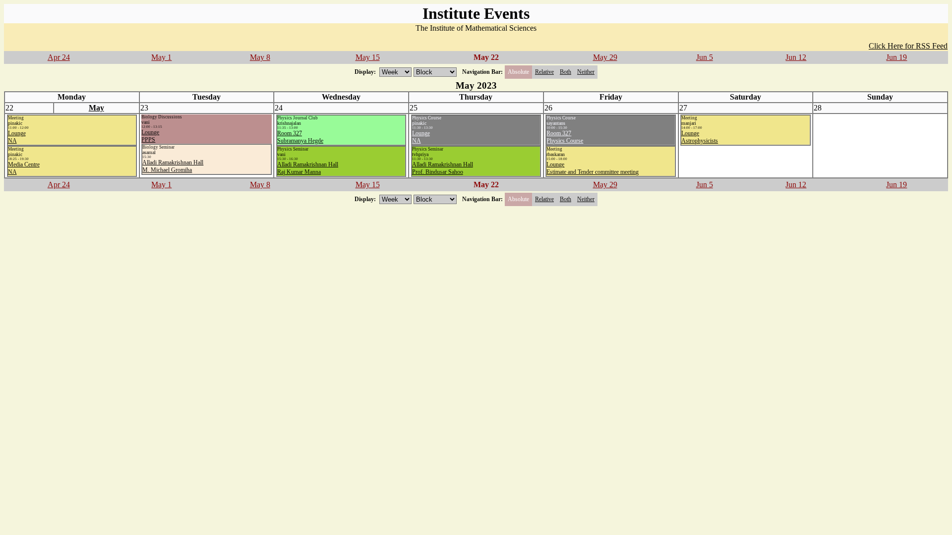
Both (565, 71)
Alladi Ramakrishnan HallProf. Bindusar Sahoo (442, 168)
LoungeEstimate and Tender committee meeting (592, 168)
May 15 (368, 57)
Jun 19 (896, 57)
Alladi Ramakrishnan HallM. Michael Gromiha (172, 166)
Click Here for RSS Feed (908, 46)
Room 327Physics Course (564, 137)
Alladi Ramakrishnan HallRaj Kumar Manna (307, 168)
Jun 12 (795, 57)
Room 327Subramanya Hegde (300, 137)
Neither (586, 71)
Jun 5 (704, 57)
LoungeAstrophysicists (699, 137)
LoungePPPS (150, 136)
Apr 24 (59, 57)
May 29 (605, 57)
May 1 (161, 57)
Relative (544, 71)
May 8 (260, 57)
